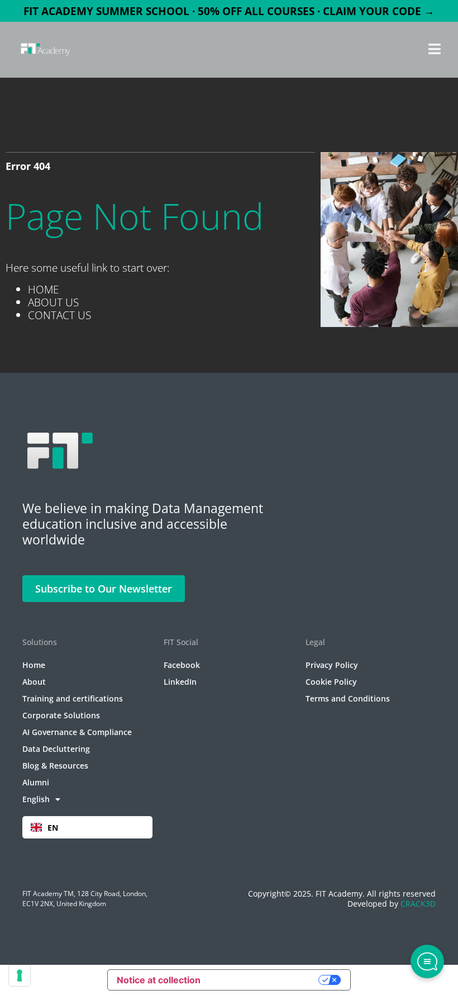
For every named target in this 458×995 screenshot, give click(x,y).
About (34, 681)
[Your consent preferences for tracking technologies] (19, 975)
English (36, 799)
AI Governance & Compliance (77, 732)
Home (33, 665)
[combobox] (87, 827)
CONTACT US (59, 315)
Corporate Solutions (61, 715)
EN (52, 827)
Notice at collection (159, 979)
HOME (43, 289)
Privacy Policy (332, 665)
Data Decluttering (56, 748)
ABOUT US (53, 302)
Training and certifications (72, 698)
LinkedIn (180, 681)
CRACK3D (418, 903)
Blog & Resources (55, 765)
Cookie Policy (331, 681)
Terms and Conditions (348, 698)
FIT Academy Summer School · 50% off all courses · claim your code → (229, 10)
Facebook (182, 665)
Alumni (35, 782)
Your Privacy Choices (265, 979)
